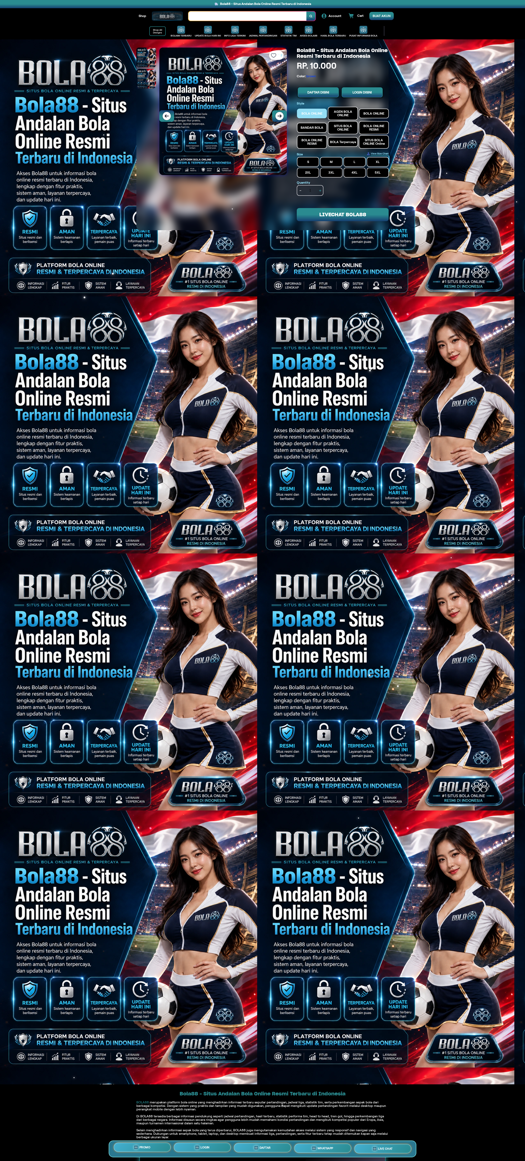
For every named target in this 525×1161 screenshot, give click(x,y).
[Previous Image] (166, 116)
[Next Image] (279, 116)
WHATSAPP (325, 1148)
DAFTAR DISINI (318, 92)
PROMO (145, 1148)
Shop (142, 16)
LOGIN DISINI (362, 92)
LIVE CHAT (385, 1148)
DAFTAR (265, 1148)
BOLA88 (142, 1102)
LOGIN (205, 1149)
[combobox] (247, 16)
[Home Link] (167, 16)
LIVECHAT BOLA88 (342, 214)
